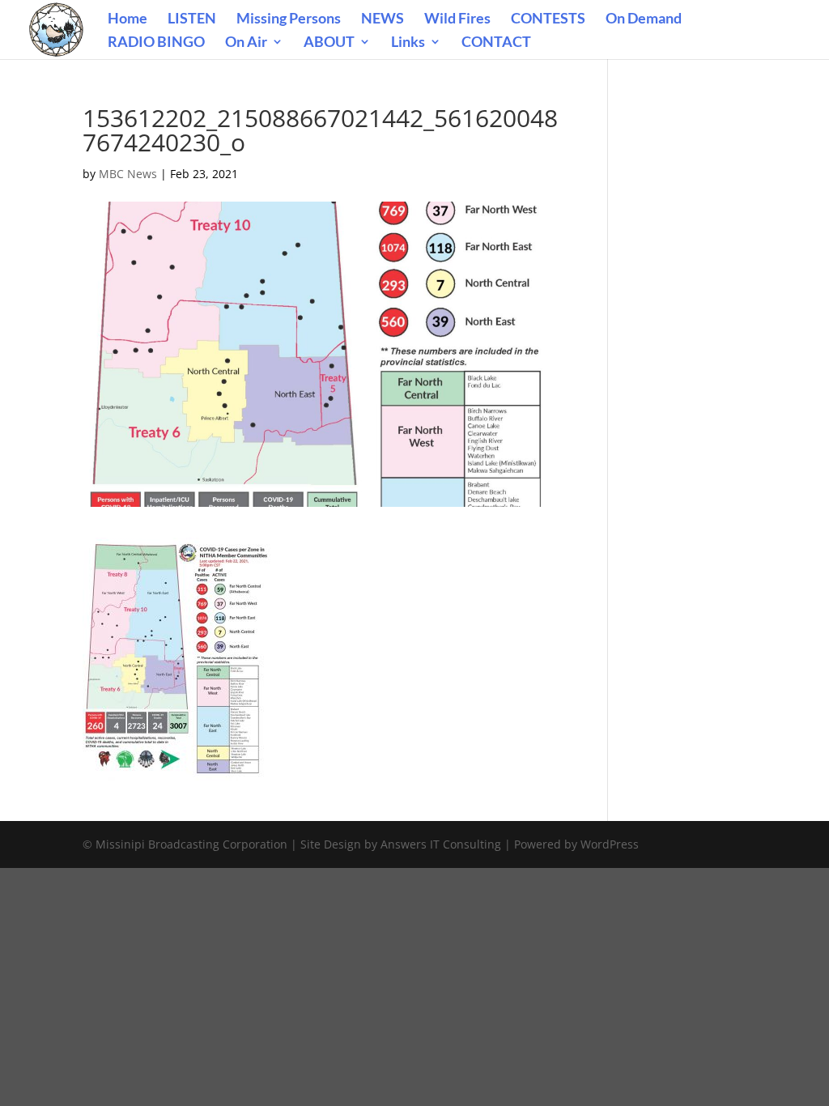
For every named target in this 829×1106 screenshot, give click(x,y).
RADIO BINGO (156, 43)
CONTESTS (548, 19)
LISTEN (192, 19)
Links (408, 43)
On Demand (644, 19)
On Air (246, 43)
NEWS (382, 19)
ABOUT (329, 43)
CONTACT (496, 43)
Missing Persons (288, 19)
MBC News (128, 173)
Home (127, 19)
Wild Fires (457, 19)
